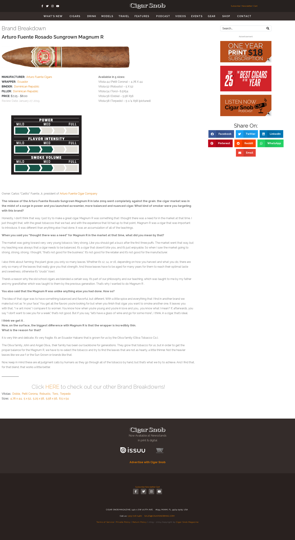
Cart (255, 6)
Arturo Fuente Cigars (39, 77)
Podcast (163, 16)
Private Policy (123, 522)
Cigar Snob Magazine (187, 522)
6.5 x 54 (64, 398)
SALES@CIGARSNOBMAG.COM (159, 516)
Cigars (74, 16)
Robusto (44, 393)
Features (142, 16)
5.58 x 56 (51, 398)
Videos (180, 16)
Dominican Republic (26, 86)
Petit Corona (30, 393)
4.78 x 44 (16, 398)
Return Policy (139, 522)
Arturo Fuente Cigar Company (78, 193)
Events (197, 16)
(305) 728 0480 (135, 516)
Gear (211, 16)
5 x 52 (27, 398)
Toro (55, 393)
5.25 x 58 (38, 398)
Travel (123, 16)
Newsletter (247, 6)
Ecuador (22, 81)
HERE (52, 387)
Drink (91, 16)
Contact (244, 16)
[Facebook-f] (42, 6)
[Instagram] (52, 6)
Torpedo (65, 393)
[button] (221, 134)
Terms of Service (105, 522)
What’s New (53, 16)
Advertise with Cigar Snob (148, 462)
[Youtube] (57, 6)
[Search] (267, 28)
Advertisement (246, 36)
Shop (226, 16)
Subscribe (236, 6)
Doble (16, 393)
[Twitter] (47, 6)
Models (107, 16)
